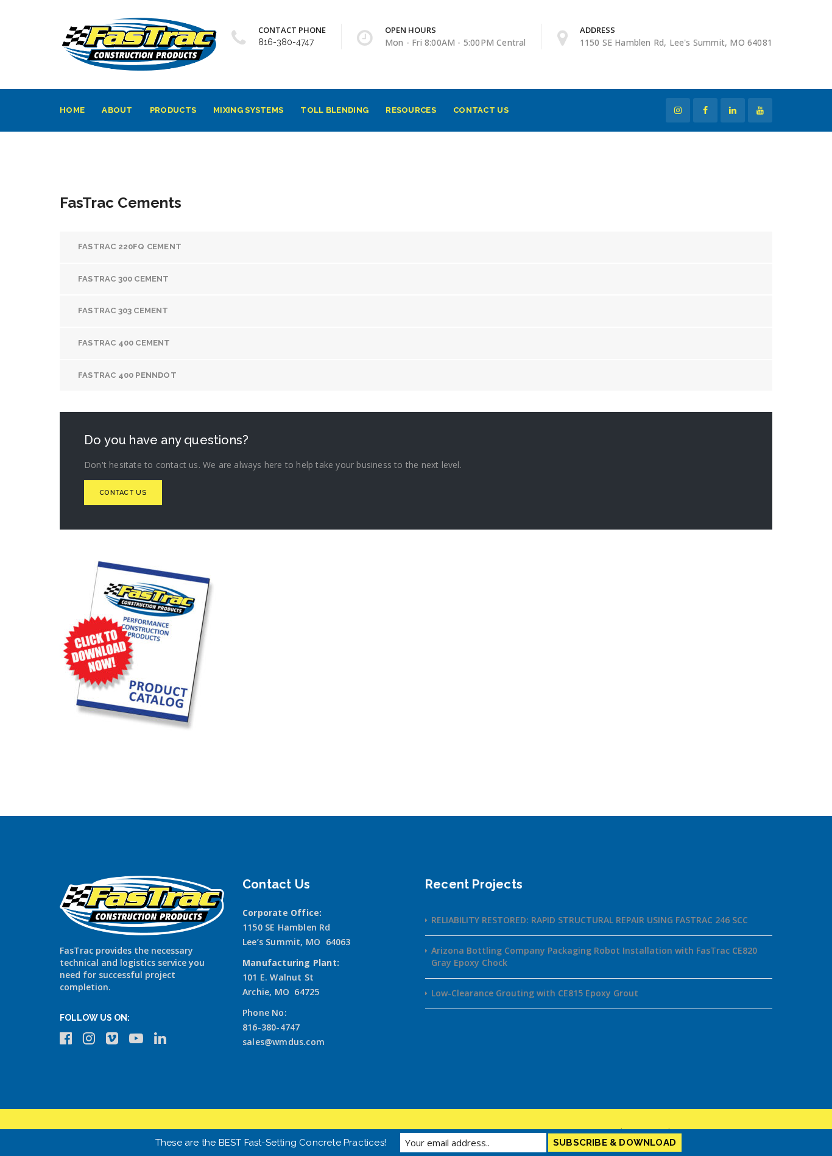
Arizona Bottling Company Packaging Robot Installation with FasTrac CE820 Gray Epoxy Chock (594, 956)
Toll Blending (334, 110)
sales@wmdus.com (283, 1042)
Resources (411, 110)
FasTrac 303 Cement (123, 310)
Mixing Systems (248, 110)
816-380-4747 (286, 42)
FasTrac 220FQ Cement (130, 246)
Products (173, 110)
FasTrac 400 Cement (124, 342)
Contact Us (481, 110)
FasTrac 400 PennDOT (127, 375)
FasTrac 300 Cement (123, 278)
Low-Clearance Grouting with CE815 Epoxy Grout (534, 993)
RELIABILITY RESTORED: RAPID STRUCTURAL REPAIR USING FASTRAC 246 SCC (589, 920)
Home (72, 110)
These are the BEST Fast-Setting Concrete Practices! (270, 1142)
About (117, 110)
